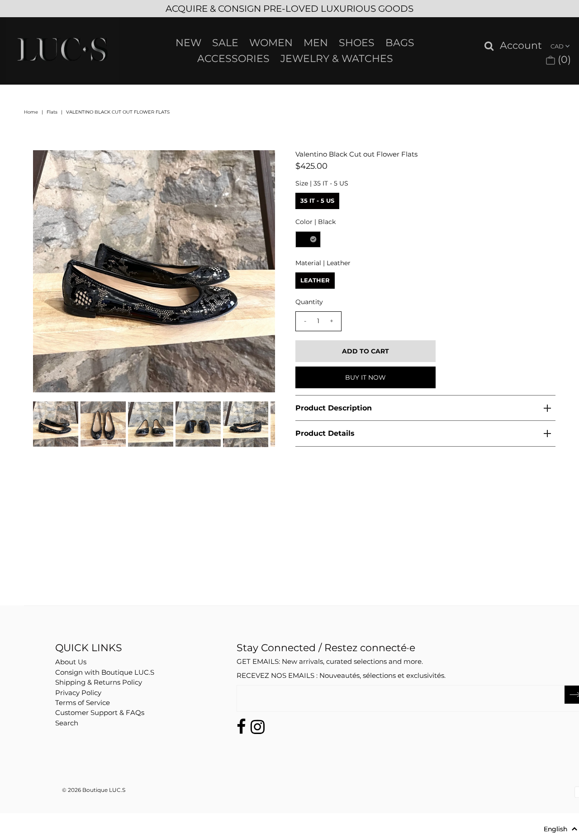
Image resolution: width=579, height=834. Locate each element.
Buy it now (365, 377)
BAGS (399, 43)
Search (66, 723)
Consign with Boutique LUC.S (104, 672)
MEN (316, 43)
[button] (560, 829)
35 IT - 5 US (317, 200)
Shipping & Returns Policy (98, 682)
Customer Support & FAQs (99, 712)
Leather (315, 280)
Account (521, 46)
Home (31, 112)
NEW (188, 43)
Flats (52, 112)
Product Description (333, 408)
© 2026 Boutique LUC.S (93, 789)
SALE (225, 43)
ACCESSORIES (233, 58)
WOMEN (271, 43)
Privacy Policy (78, 692)
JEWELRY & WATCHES (336, 58)
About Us (70, 662)
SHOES (357, 43)
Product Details (325, 433)
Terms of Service (82, 702)
